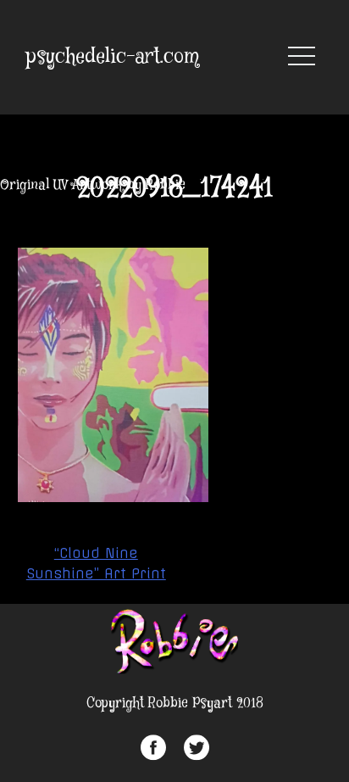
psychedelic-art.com (112, 57)
